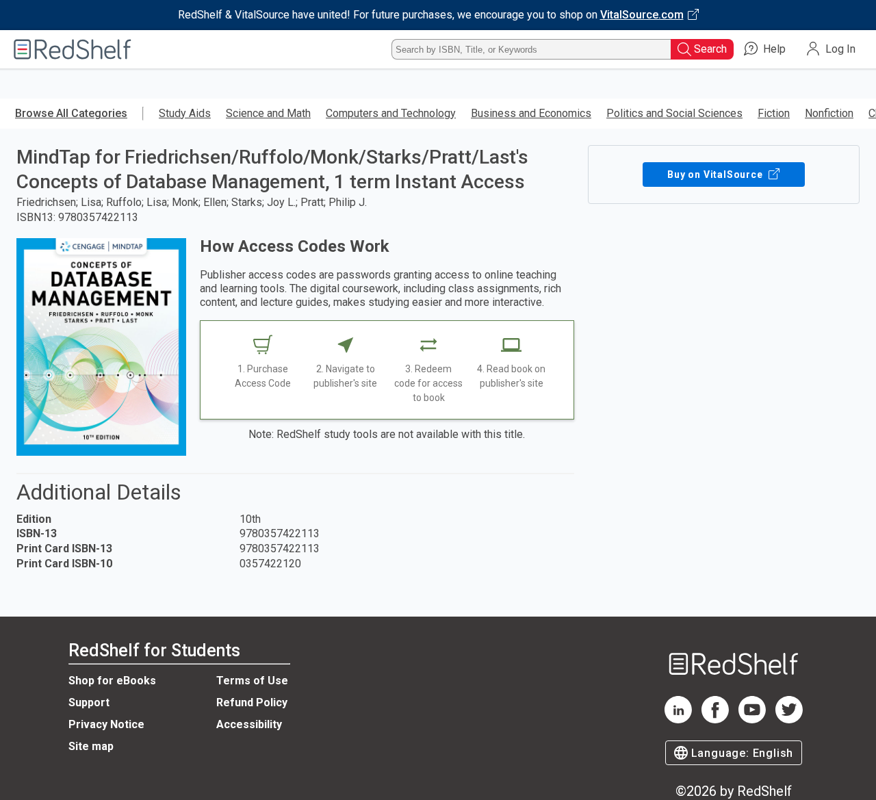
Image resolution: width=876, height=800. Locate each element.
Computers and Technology (391, 113)
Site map (91, 746)
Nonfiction (829, 113)
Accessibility (249, 724)
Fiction (774, 113)
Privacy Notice (106, 724)
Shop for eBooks (112, 680)
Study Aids (185, 113)
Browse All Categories (71, 113)
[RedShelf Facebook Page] (715, 719)
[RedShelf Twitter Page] (789, 719)
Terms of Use (252, 680)
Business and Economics (531, 113)
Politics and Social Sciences (674, 113)
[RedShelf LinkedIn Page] (678, 719)
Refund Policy (251, 702)
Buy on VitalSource (716, 174)
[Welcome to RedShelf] (72, 49)
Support (89, 702)
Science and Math (268, 113)
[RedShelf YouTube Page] (752, 719)
